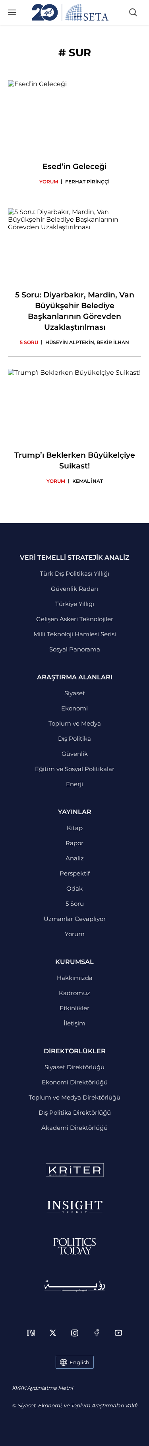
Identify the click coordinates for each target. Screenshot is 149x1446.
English (79, 1362)
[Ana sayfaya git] (70, 12)
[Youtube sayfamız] (118, 1332)
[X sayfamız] (53, 1333)
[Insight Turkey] (74, 1207)
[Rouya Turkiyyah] (75, 1286)
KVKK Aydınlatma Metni (42, 1388)
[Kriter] (75, 1170)
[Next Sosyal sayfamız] (31, 1333)
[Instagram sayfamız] (75, 1333)
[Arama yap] (133, 12)
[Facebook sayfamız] (96, 1332)
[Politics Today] (74, 1246)
